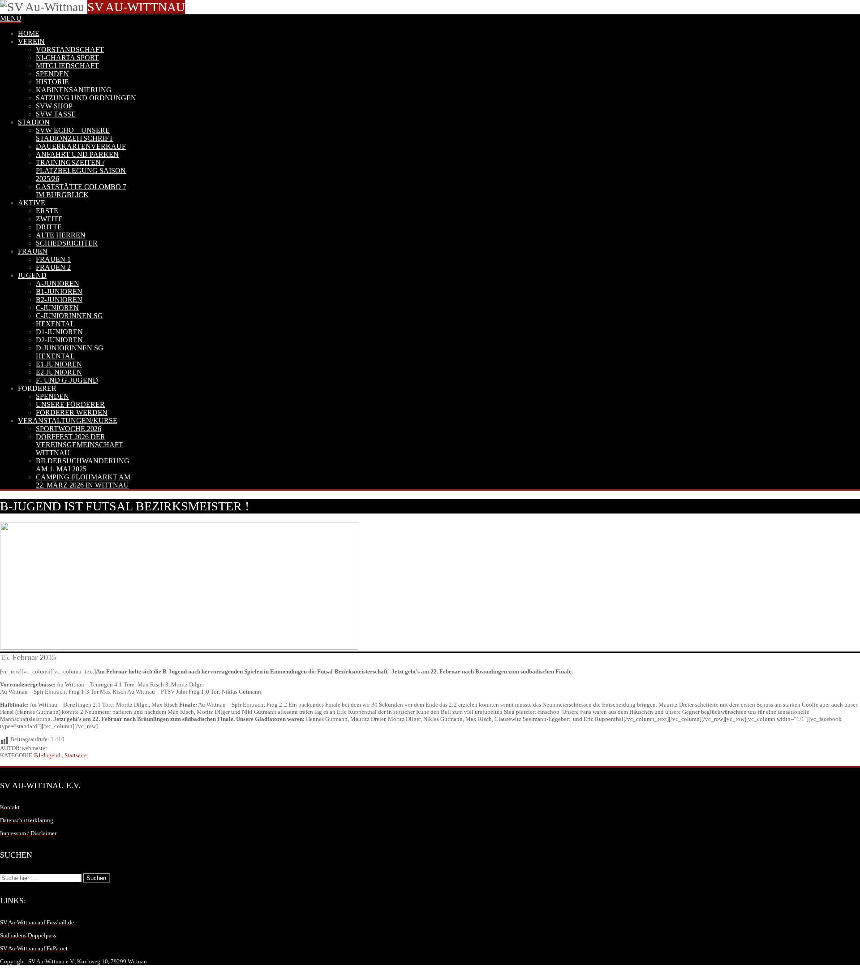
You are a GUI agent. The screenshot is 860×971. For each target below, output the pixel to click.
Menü (11, 18)
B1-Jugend (47, 755)
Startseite (75, 755)
